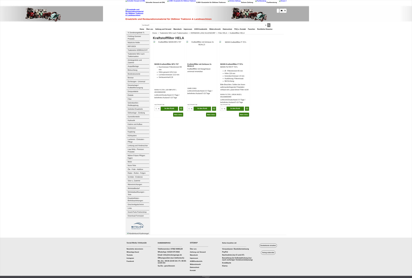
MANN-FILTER (159, 90)
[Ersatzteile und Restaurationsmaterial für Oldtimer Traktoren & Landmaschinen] (150, 13)
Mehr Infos (178, 114)
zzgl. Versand (157, 104)
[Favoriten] (181, 109)
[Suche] (268, 25)
